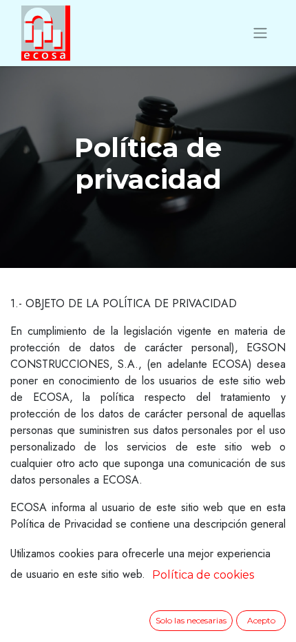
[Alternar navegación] (260, 33)
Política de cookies (203, 574)
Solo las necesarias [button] (191, 620)
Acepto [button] (261, 620)
